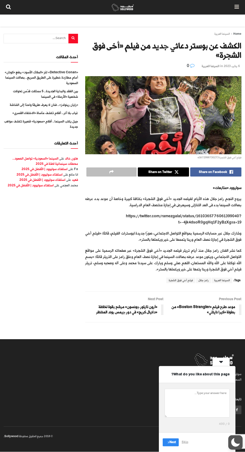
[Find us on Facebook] (236, 410)
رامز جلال (203, 280)
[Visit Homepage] (122, 7)
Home (237, 33)
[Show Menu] (236, 7)
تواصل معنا (154, 20)
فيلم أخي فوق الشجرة (181, 280)
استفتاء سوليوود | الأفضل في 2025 (44, 169)
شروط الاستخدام (181, 20)
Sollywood (11, 436)
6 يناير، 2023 (232, 66)
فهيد (75, 180)
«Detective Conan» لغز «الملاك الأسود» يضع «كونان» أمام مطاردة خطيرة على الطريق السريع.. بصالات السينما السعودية (41, 77)
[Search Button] (8, 7)
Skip (185, 442)
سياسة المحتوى (210, 20)
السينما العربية (222, 33)
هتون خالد (71, 158)
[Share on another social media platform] (111, 172)
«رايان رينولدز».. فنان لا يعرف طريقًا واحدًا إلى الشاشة (44, 105)
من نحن (233, 20)
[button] (235, 442)
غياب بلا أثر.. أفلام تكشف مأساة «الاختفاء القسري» (45, 113)
